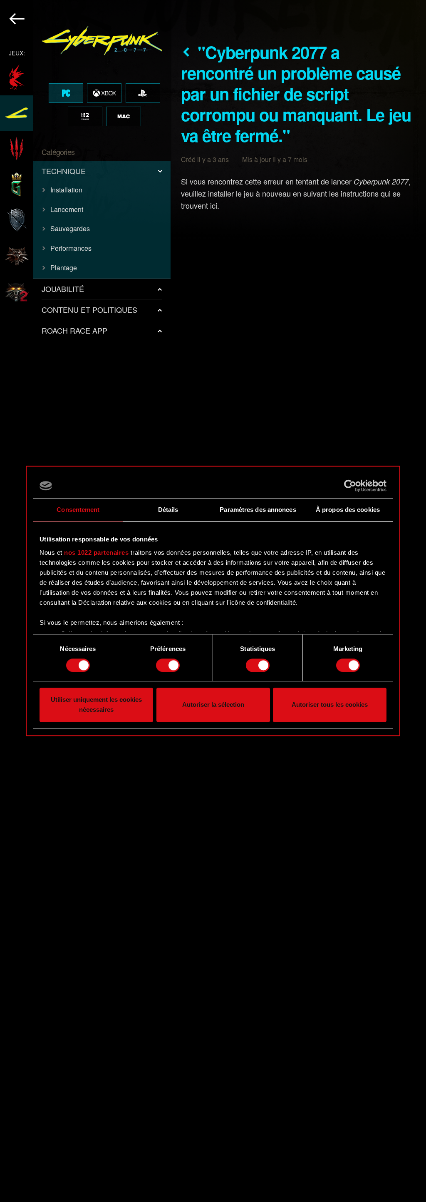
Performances (71, 248)
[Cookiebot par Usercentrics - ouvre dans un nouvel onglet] (350, 485)
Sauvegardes (70, 228)
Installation (66, 190)
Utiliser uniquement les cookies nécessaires (96, 704)
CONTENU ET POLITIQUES (89, 309)
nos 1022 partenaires (96, 552)
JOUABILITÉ (63, 288)
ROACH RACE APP (74, 330)
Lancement (66, 209)
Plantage (63, 267)
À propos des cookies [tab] (348, 509)
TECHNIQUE (64, 170)
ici (213, 205)
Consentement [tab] (78, 509)
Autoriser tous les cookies (330, 704)
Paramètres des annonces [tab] (258, 509)
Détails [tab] (168, 509)
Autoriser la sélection (213, 704)
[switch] (168, 665)
